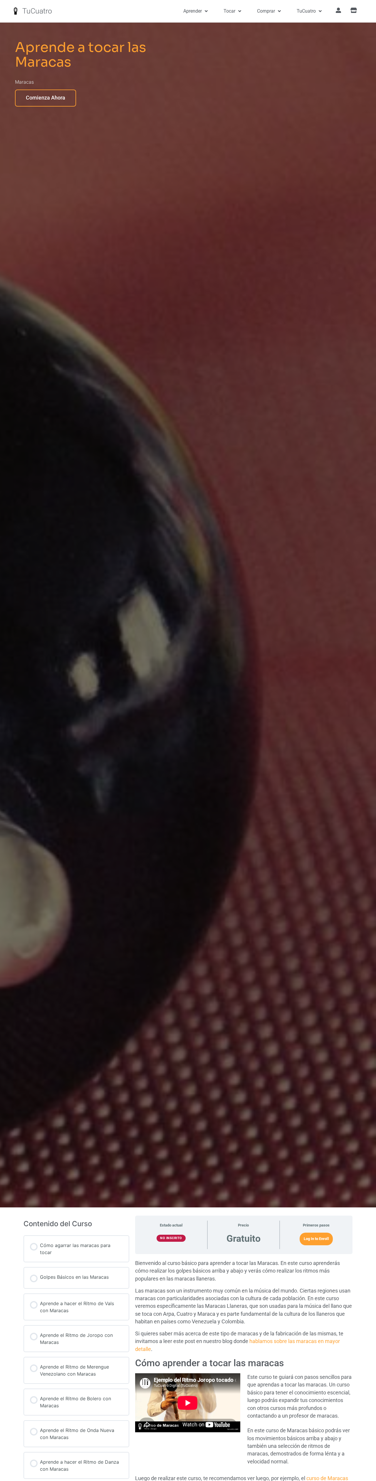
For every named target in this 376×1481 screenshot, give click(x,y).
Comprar (266, 11)
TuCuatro (37, 11)
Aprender (192, 11)
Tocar (229, 11)
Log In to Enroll (316, 1238)
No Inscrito (171, 1238)
